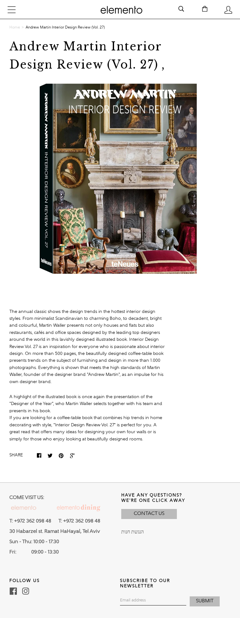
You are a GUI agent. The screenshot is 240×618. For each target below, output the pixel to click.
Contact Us (149, 513)
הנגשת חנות (132, 532)
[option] (120, 178)
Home (14, 27)
